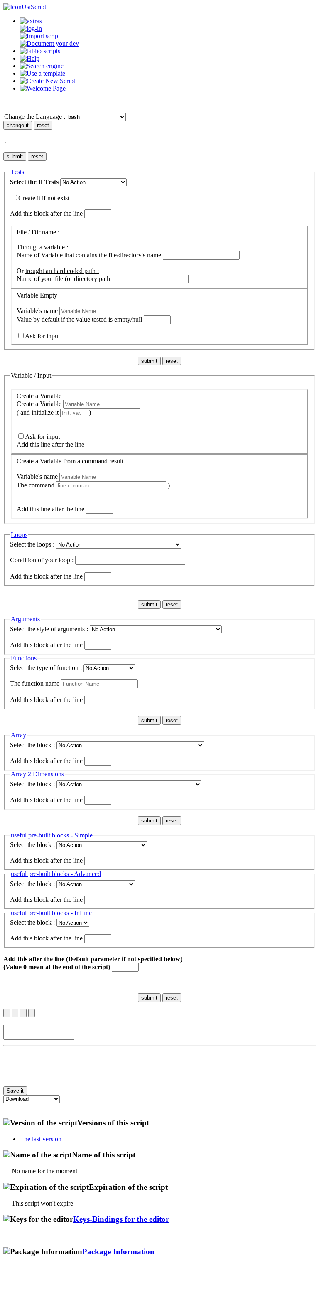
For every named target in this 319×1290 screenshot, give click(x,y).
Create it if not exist (43, 198)
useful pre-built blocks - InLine (51, 912)
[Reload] (23, 1013)
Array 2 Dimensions (37, 774)
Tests (17, 171)
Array (18, 735)
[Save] (15, 1013)
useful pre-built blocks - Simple (52, 835)
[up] (6, 1013)
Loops (19, 534)
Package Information (118, 1251)
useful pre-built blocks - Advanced (56, 873)
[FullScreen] (31, 1013)
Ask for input (42, 336)
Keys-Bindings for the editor (121, 1219)
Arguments (25, 619)
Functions (24, 658)
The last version (40, 1138)
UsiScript (34, 6)
